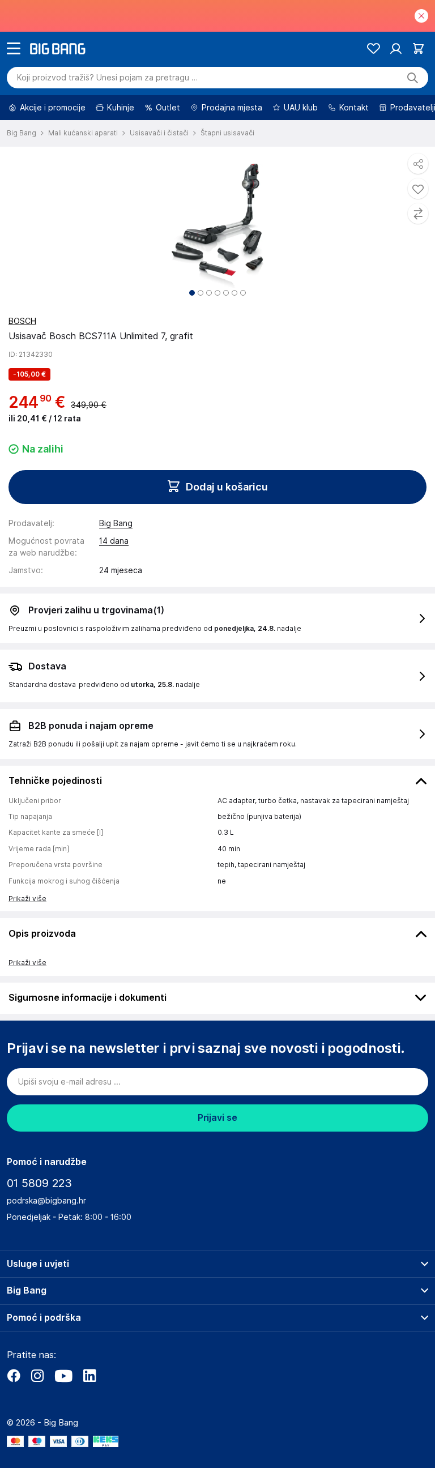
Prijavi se (217, 1117)
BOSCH (22, 321)
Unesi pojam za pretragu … (107, 77)
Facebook (13, 1375)
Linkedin (89, 1375)
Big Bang (116, 523)
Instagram (37, 1375)
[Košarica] (418, 48)
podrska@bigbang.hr (46, 1200)
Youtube (63, 1375)
